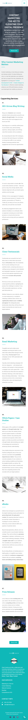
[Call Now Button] (25, 717)
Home (3, 676)
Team (7, 676)
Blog (11, 676)
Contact (15, 676)
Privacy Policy (9, 714)
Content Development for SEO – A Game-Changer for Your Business (12, 83)
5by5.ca (20, 714)
